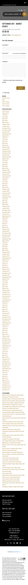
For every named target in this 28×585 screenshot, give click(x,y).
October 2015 (5, 344)
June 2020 (5, 244)
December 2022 (6, 193)
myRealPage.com (16, 551)
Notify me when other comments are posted (12, 81)
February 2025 (6, 147)
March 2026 (5, 122)
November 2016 (6, 319)
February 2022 (6, 206)
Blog (3, 100)
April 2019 (5, 265)
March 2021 (5, 227)
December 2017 (6, 294)
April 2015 (5, 355)
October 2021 (5, 214)
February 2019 (6, 269)
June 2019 (5, 262)
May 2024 (4, 164)
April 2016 (5, 332)
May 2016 (4, 330)
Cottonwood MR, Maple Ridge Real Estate (13, 412)
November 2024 (6, 153)
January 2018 (5, 292)
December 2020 (6, 233)
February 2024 (6, 170)
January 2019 (5, 271)
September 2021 (6, 216)
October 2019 (5, 256)
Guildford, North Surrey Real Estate (11, 429)
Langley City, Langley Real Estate (10, 439)
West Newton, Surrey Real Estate (10, 479)
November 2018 (6, 273)
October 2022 (5, 195)
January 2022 (5, 208)
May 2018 (4, 284)
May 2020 (4, 246)
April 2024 (5, 166)
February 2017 (6, 313)
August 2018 (5, 279)
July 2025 (4, 138)
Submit (21, 88)
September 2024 (6, 157)
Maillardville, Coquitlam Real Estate (11, 443)
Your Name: (5, 45)
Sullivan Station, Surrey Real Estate (11, 467)
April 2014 (5, 378)
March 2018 (5, 288)
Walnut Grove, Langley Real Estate (11, 477)
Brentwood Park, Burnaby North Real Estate (13, 401)
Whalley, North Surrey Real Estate (11, 481)
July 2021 (4, 220)
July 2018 (4, 281)
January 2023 (5, 191)
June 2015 (5, 351)
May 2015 (4, 353)
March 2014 (5, 380)
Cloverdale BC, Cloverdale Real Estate (12, 410)
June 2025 (5, 139)
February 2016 (6, 336)
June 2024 (5, 162)
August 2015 (5, 347)
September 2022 (6, 197)
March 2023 (5, 187)
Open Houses (5, 104)
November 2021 (6, 212)
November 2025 (6, 130)
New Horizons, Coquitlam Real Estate (12, 448)
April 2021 (5, 225)
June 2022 (5, 199)
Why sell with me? (7, 512)
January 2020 (5, 254)
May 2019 (4, 264)
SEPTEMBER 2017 (17, 35)
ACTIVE (19, 10)
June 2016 (5, 328)
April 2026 (5, 120)
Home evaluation (6, 514)
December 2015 (6, 340)
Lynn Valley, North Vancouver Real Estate (12, 441)
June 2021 (5, 221)
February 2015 (6, 359)
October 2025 (5, 132)
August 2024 (5, 159)
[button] (7, 543)
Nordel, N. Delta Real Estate (9, 450)
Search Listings (6, 504)
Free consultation (6, 516)
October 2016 (5, 321)
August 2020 (5, 241)
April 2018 (5, 286)
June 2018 (5, 283)
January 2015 (5, 361)
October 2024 (5, 155)
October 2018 (5, 275)
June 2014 (5, 374)
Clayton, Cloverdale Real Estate (10, 408)
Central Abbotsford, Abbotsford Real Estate (13, 406)
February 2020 (6, 252)
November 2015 (6, 342)
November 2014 (6, 365)
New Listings (5, 102)
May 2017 (4, 307)
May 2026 (4, 118)
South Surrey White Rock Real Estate (11, 462)
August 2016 (5, 325)
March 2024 (5, 168)
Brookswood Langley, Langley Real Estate (13, 402)
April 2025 (5, 143)
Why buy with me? (7, 500)
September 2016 (6, 323)
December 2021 (6, 210)
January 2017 (5, 315)
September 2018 (6, 277)
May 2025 (4, 141)
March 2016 (5, 334)
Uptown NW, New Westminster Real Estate (13, 475)
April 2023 (5, 185)
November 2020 (6, 235)
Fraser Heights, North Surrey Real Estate (12, 423)
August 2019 (5, 260)
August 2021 (5, 218)
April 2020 (5, 248)
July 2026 (4, 115)
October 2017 (5, 298)
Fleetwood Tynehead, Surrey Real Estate (12, 421)
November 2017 (6, 296)
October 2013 (5, 389)
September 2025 (6, 134)
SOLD (25, 10)
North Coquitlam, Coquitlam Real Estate (12, 452)
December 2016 (6, 317)
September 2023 (6, 176)
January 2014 (5, 384)
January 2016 (5, 338)
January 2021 (5, 231)
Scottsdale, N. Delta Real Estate (10, 460)
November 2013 (6, 387)
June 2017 (5, 305)
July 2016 (4, 326)
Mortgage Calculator (7, 502)
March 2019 (5, 267)
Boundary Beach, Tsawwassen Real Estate (13, 399)
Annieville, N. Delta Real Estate (10, 397)
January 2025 (5, 149)
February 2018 (6, 290)
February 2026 (6, 124)
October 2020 (5, 237)
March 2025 (5, 145)
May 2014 (4, 376)
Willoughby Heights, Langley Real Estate (12, 486)
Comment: (5, 61)
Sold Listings (5, 105)
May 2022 (4, 201)
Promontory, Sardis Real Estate (10, 458)
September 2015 (6, 346)
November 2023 (6, 172)
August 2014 (5, 370)
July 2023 (4, 179)
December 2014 (6, 363)
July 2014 (4, 372)
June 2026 (5, 117)
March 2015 (5, 357)
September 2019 (6, 258)
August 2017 (5, 302)
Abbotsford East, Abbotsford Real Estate (13, 395)
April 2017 (5, 309)
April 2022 (5, 202)
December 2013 (6, 386)
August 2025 (5, 136)
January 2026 (5, 126)
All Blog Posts (6, 98)
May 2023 (4, 183)
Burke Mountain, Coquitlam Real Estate (12, 404)
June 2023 (5, 181)
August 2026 (5, 113)
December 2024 (6, 151)
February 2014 (6, 382)
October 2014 (5, 367)
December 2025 (6, 128)
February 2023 (6, 189)
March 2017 (5, 311)
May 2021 (4, 223)
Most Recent (5, 111)
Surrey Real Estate (7, 473)
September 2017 (6, 300)
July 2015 (4, 349)
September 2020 (6, 239)
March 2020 (5, 250)
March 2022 (5, 204)
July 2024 (4, 160)
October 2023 (5, 174)
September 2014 (6, 368)
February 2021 (6, 229)
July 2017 (4, 304)
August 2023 (5, 178)
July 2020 (4, 242)
